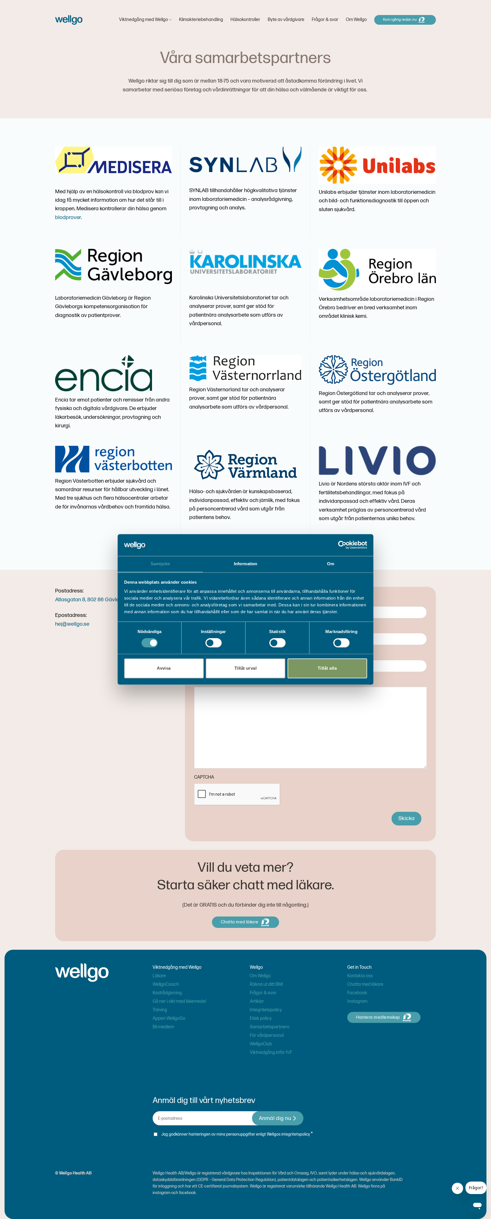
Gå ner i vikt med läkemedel (179, 1001)
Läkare (159, 976)
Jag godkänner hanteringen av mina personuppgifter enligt (237, 1134)
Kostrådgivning (167, 993)
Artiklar (257, 1001)
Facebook (357, 993)
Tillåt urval (245, 668)
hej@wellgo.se (72, 624)
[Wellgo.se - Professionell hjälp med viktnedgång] (68, 19)
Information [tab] (245, 563)
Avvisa (164, 668)
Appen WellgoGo (169, 1018)
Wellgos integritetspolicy (288, 1134)
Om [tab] (330, 563)
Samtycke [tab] (160, 563)
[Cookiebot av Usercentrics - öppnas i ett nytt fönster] (342, 545)
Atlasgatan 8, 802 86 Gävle (87, 599)
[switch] (213, 643)
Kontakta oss (360, 976)
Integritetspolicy (266, 1010)
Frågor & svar (325, 19)
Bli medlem (163, 1027)
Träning (160, 1010)
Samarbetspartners (269, 1027)
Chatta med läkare (365, 984)
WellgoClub (261, 1044)
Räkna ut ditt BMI (266, 984)
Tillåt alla (327, 668)
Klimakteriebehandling (201, 19)
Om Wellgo (356, 19)
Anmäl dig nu (275, 1118)
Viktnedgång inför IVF (271, 1052)
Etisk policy (261, 1018)
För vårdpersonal (267, 1035)
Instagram (357, 1001)
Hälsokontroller (245, 19)
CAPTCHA (204, 777)
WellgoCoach (166, 984)
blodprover (68, 217)
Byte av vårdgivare (286, 19)
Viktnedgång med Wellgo (143, 19)
